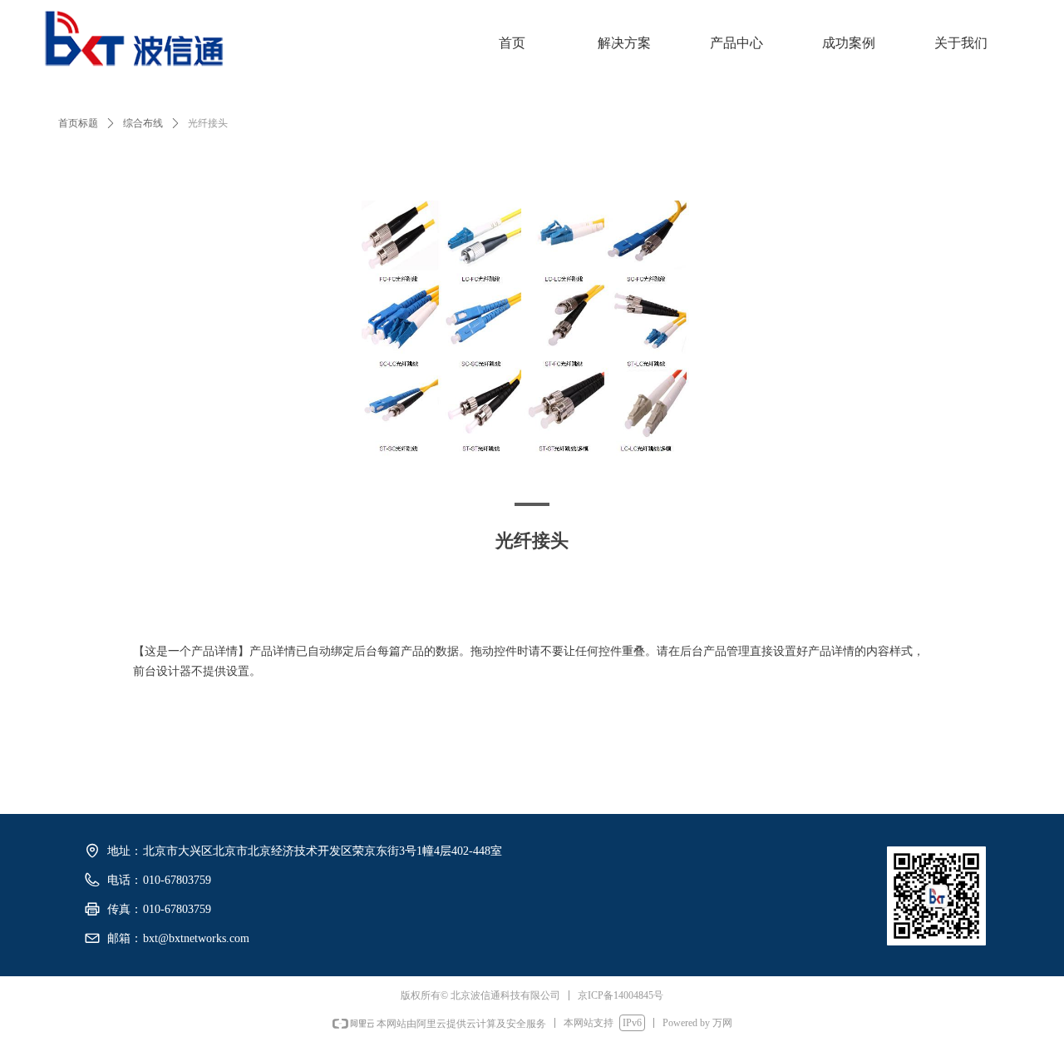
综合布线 (143, 123)
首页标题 (78, 123)
